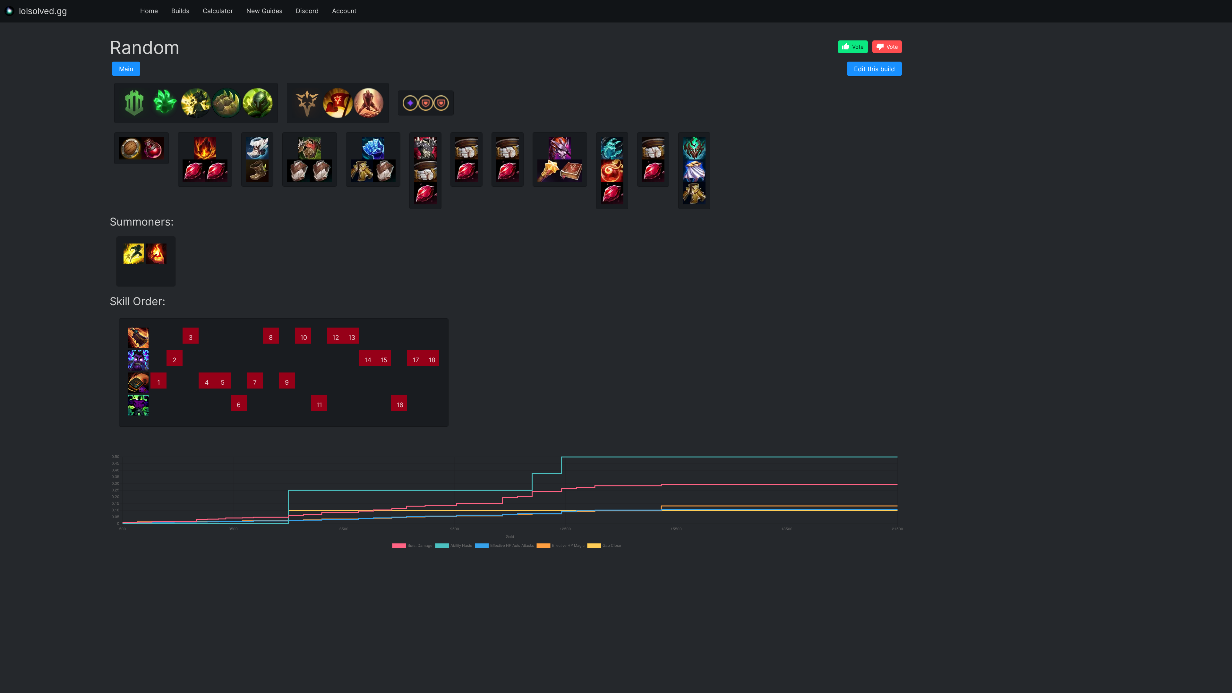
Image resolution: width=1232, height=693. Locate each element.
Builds (180, 11)
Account (344, 11)
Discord (307, 11)
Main (126, 69)
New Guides (264, 11)
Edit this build (874, 69)
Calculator (218, 11)
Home (149, 11)
